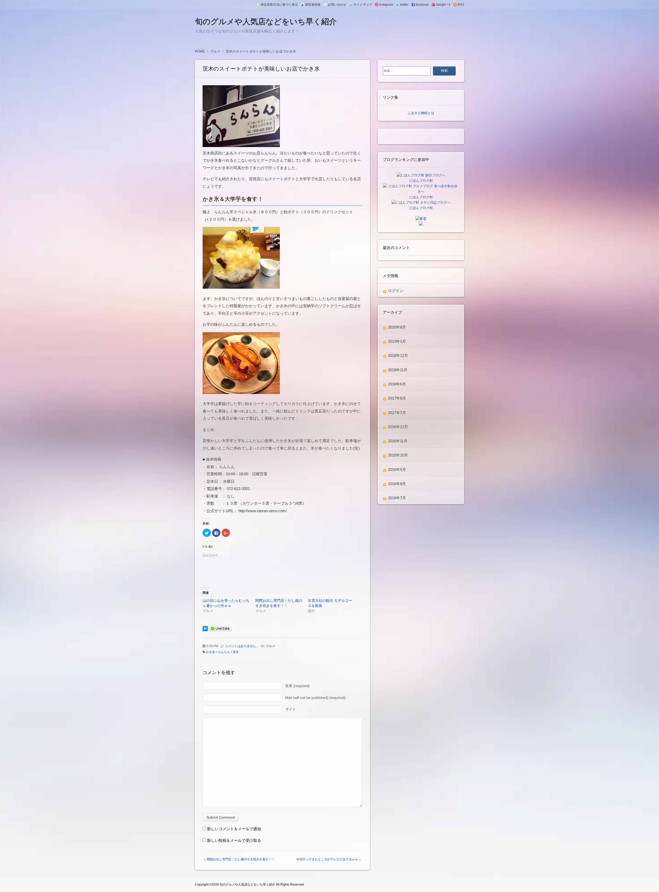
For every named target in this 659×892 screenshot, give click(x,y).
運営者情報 (312, 4)
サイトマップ (362, 4)
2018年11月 (397, 370)
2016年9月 (397, 469)
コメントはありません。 (242, 646)
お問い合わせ (337, 4)
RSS (461, 4)
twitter (404, 4)
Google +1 (443, 4)
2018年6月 (397, 384)
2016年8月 (397, 484)
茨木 (236, 652)
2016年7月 (397, 498)
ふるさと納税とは (420, 113)
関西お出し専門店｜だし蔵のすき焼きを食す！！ (241, 859)
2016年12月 (398, 427)
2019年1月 (397, 341)
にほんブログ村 (421, 181)
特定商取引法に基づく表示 (279, 4)
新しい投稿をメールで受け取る (234, 840)
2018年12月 (398, 355)
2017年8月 (397, 398)
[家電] (420, 219)
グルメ (270, 646)
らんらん (224, 652)
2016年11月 (397, 441)
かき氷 (210, 652)
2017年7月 (397, 412)
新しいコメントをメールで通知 (234, 829)
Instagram (386, 4)
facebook (422, 4)
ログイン (395, 290)
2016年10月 (398, 455)
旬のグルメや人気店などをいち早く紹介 (266, 21)
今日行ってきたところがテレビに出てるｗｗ (327, 859)
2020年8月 (397, 327)
